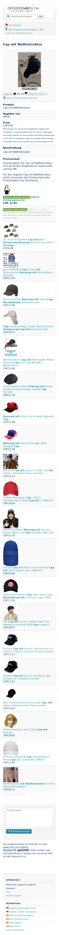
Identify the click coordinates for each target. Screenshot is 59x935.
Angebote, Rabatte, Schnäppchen (22, 911)
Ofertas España (15, 922)
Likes (8, 891)
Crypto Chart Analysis (15, 929)
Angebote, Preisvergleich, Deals (21, 908)
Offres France (14, 926)
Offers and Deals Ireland (18, 919)
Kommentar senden (20, 831)
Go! (41, 16)
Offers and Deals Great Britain (20, 915)
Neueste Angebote (13, 895)
